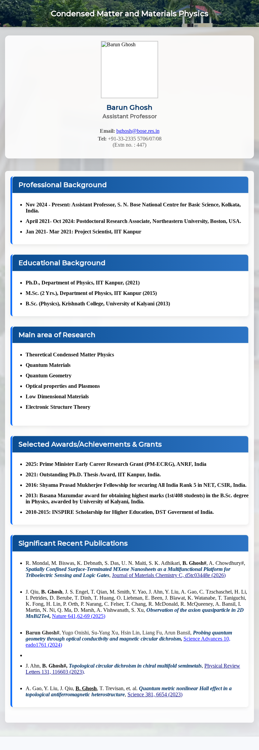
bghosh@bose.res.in (138, 131)
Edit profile (129, 90)
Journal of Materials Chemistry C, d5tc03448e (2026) (169, 575)
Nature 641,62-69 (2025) (78, 616)
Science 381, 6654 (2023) (154, 694)
